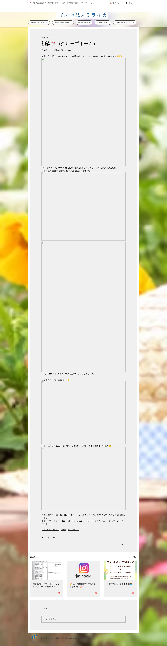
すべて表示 (133, 557)
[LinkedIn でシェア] (54, 537)
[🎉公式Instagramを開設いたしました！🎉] (83, 570)
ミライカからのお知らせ (50, 530)
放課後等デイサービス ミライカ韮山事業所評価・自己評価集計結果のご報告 (46, 585)
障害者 (63, 530)
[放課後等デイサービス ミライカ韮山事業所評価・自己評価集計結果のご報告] (46, 570)
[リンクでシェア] (59, 537)
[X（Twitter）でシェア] (48, 537)
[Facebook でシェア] (42, 537)
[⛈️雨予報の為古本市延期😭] (120, 570)
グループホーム (73, 530)
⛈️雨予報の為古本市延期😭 (119, 584)
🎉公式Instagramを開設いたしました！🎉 (83, 585)
